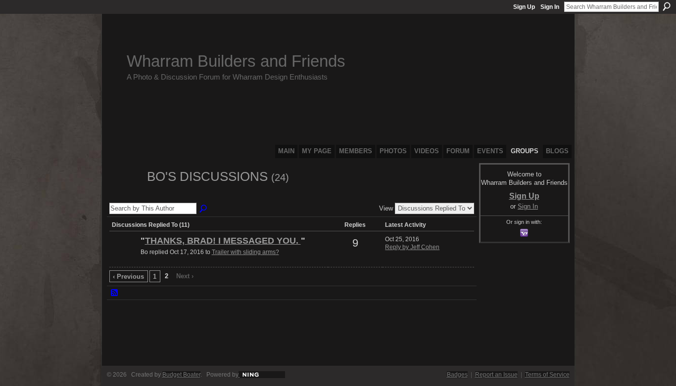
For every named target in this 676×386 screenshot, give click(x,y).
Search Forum (203, 209)
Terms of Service (547, 374)
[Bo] (125, 195)
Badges (457, 374)
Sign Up (524, 6)
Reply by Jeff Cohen (412, 247)
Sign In (549, 6)
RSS (114, 293)
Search (667, 6)
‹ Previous (128, 276)
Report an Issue (496, 374)
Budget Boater (181, 374)
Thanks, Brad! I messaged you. (223, 241)
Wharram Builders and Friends (236, 61)
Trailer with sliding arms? (245, 252)
